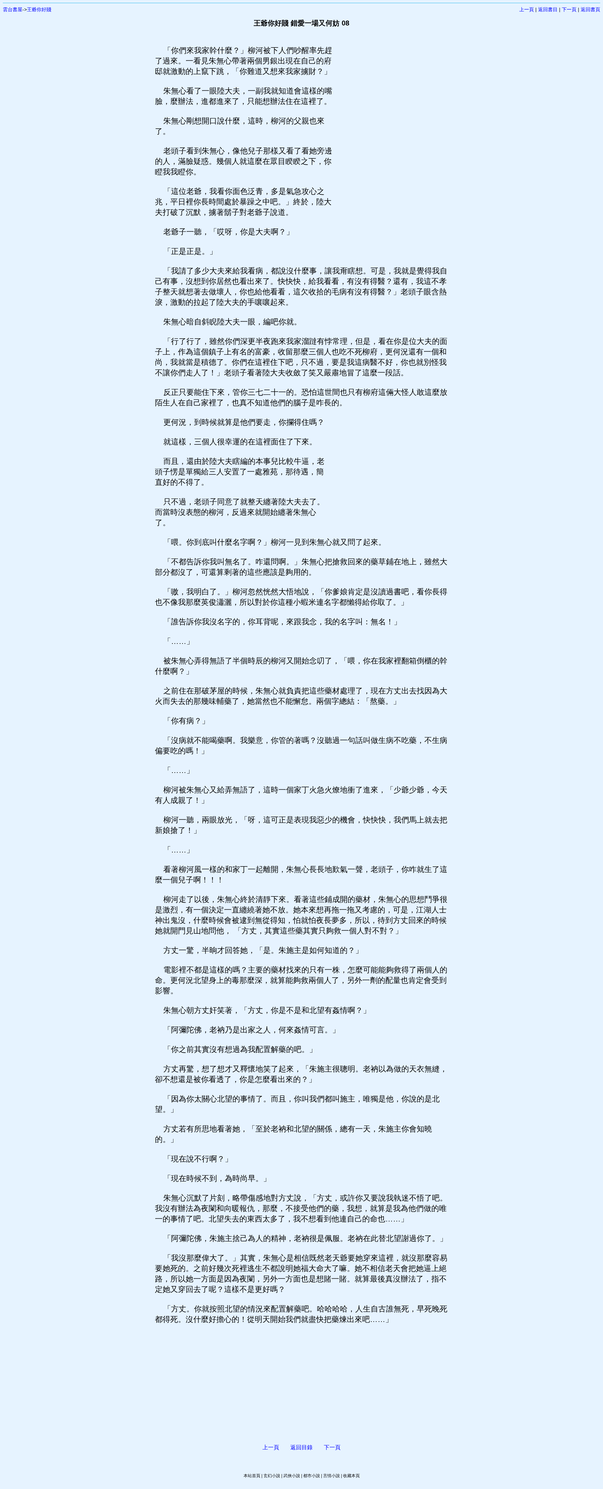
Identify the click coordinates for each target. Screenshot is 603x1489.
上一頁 (526, 9)
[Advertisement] (390, 150)
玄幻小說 (271, 1475)
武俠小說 (291, 1475)
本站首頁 (252, 1475)
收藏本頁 (351, 1475)
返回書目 (548, 9)
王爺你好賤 (39, 9)
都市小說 (311, 1475)
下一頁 (569, 9)
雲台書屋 (12, 9)
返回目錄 (301, 1447)
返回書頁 (590, 9)
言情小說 (331, 1475)
